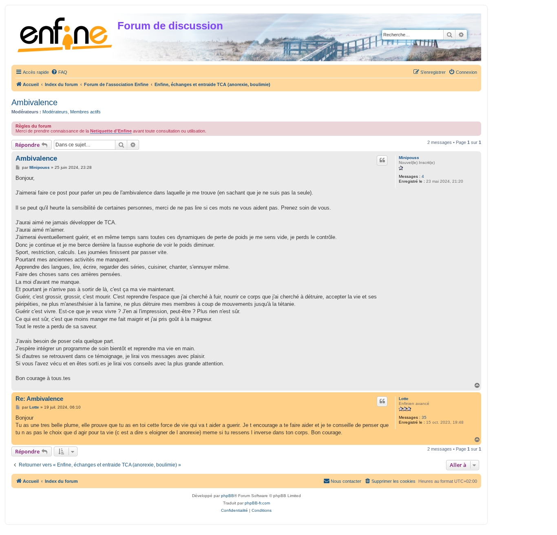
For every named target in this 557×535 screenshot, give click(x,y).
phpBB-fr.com (257, 503)
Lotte (404, 398)
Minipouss (409, 157)
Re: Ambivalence (39, 398)
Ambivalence (34, 102)
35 (424, 417)
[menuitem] (59, 72)
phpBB (227, 495)
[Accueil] (65, 33)
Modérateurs (55, 111)
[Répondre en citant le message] (382, 160)
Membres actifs (85, 111)
